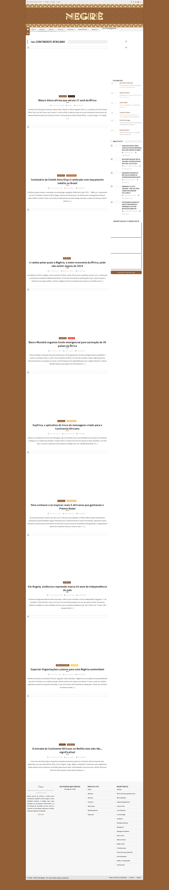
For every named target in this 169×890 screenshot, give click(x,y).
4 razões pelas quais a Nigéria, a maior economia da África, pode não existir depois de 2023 (67, 264)
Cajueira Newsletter (123, 802)
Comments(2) (80, 351)
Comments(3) (81, 757)
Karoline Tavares (69, 674)
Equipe (53, 2)
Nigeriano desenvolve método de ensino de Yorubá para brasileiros (131, 175)
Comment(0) (79, 105)
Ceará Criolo (121, 806)
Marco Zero (120, 835)
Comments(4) (81, 271)
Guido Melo (123, 102)
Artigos (62, 744)
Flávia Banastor (70, 188)
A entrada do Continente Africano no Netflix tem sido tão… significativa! (67, 750)
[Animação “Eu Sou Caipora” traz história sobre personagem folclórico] (116, 188)
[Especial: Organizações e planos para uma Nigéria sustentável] (67, 638)
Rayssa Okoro (124, 130)
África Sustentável (62, 665)
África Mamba (121, 798)
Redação (69, 105)
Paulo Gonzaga (125, 120)
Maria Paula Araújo (69, 513)
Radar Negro (71, 421)
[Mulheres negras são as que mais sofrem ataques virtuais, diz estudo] (116, 161)
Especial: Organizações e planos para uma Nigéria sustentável (67, 669)
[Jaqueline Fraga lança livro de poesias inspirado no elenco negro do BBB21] (116, 148)
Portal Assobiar (122, 856)
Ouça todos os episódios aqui (126, 272)
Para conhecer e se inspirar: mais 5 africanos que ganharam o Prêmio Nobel (67, 506)
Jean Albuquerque (127, 169)
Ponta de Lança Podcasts (125, 852)
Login (58, 2)
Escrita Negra (71, 175)
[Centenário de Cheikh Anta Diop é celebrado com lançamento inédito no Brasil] (67, 149)
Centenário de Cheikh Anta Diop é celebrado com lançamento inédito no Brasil (67, 181)
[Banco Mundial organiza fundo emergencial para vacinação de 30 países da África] (67, 311)
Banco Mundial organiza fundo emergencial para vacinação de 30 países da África (67, 344)
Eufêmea (120, 819)
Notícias (41, 29)
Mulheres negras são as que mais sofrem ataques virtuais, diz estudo (131, 161)
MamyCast (120, 827)
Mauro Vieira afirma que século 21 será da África (67, 100)
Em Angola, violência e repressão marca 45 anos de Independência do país (67, 588)
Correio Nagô (121, 815)
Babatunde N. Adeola (68, 271)
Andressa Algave (70, 595)
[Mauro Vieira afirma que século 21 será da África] (67, 69)
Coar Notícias (121, 810)
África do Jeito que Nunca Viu (126, 794)
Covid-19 (71, 338)
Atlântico (63, 96)
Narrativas (71, 29)
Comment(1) (81, 188)
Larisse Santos (125, 112)
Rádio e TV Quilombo (123, 861)
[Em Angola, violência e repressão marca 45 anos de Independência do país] (67, 556)
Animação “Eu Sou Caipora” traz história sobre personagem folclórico (130, 189)
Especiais (94, 29)
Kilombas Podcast (122, 823)
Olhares (51, 29)
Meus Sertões (121, 840)
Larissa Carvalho (69, 351)
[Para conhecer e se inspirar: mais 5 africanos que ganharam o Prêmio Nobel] (67, 474)
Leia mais (41, 814)
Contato (47, 2)
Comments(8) (82, 595)
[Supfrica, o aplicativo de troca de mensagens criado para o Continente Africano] (67, 394)
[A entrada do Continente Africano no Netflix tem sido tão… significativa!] (67, 718)
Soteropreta (121, 865)
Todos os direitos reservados (118, 878)
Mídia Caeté (121, 844)
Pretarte (60, 29)
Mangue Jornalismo (123, 831)
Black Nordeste (82, 29)
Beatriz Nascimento (69, 434)
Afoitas (119, 789)
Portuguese (110, 28)
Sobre (33, 29)
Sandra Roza (125, 182)
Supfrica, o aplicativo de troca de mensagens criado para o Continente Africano (67, 426)
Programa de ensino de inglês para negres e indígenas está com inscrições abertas (130, 205)
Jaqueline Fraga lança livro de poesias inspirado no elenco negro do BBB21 (132, 148)
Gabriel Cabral (124, 93)
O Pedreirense (121, 848)
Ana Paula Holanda (126, 83)
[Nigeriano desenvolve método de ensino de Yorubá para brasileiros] (116, 175)
